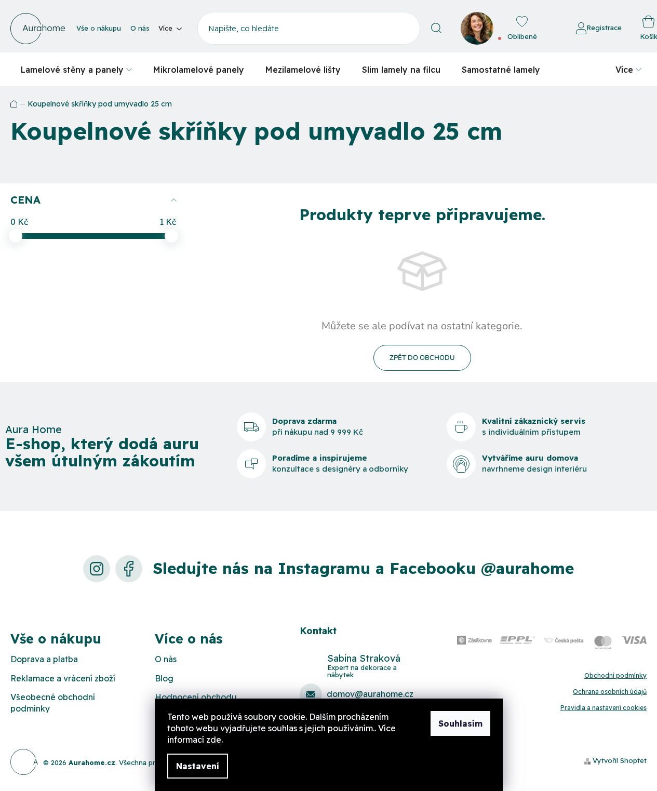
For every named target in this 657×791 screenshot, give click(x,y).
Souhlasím (460, 723)
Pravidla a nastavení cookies (603, 708)
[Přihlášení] (547, 28)
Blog (164, 678)
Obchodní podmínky (615, 675)
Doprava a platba (44, 659)
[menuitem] (76, 69)
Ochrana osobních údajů (610, 691)
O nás (140, 28)
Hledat (436, 28)
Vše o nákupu (98, 28)
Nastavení (197, 766)
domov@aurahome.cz (370, 694)
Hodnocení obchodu (196, 697)
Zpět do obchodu (422, 358)
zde (213, 739)
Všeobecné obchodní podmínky (52, 703)
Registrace (604, 27)
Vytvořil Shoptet (620, 760)
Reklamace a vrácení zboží (62, 678)
